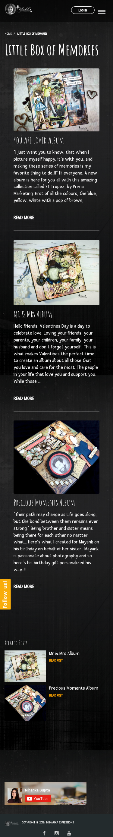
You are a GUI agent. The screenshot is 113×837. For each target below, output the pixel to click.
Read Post (56, 660)
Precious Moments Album (44, 502)
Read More (24, 218)
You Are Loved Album (39, 140)
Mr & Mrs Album (33, 314)
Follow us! (5, 594)
